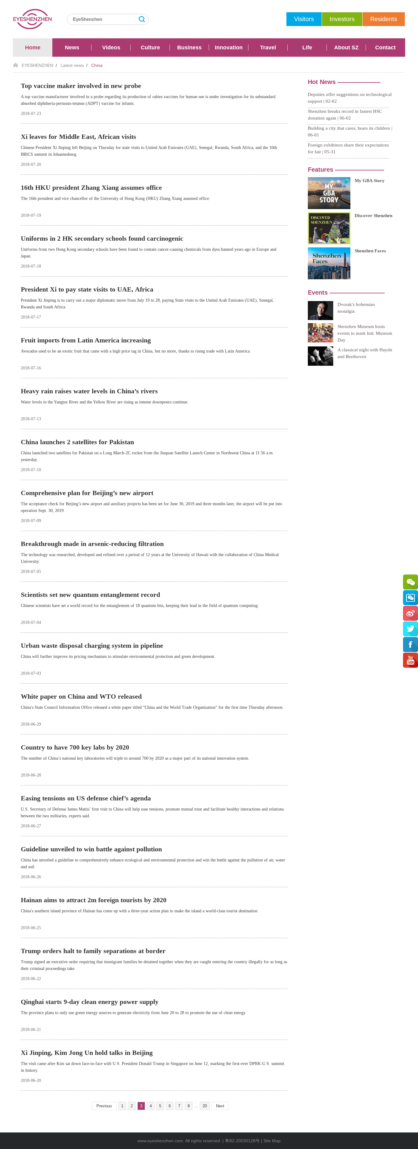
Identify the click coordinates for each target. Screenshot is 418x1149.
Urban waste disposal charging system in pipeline (92, 645)
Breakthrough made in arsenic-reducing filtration (92, 544)
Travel (268, 47)
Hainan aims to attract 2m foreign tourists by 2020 (93, 900)
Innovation (229, 47)
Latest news (72, 65)
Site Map (272, 1140)
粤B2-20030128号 (242, 1140)
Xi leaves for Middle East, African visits (78, 136)
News (72, 47)
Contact (385, 47)
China (97, 65)
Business (189, 47)
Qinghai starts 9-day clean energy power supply (90, 1002)
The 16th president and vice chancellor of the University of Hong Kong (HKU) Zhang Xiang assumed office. (115, 198)
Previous (104, 1106)
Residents (383, 19)
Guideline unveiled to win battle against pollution (91, 849)
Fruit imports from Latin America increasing (86, 340)
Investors (342, 19)
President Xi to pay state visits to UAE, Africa (87, 289)
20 (205, 1106)
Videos (111, 47)
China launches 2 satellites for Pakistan (77, 442)
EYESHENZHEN (37, 65)
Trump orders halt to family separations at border (93, 951)
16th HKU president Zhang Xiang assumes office (91, 187)
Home (32, 47)
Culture (150, 47)
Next (220, 1106)
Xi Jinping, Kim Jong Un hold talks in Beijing (87, 1052)
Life (307, 47)
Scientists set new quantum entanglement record (90, 594)
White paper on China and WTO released (81, 696)
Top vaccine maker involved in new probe (81, 86)
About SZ (346, 47)
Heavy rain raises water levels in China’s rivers (89, 391)
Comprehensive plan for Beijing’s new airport (87, 493)
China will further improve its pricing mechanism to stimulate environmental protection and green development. (118, 656)
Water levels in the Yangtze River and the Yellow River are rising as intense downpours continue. (104, 402)
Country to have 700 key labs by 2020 (75, 747)
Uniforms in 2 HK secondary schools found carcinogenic (102, 238)
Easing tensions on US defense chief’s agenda (86, 798)
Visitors (304, 19)
